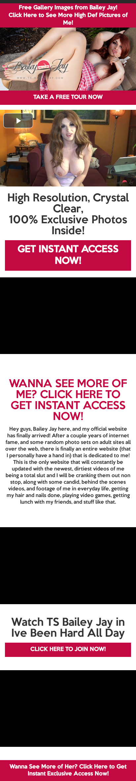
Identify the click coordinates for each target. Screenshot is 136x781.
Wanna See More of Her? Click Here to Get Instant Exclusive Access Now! (68, 770)
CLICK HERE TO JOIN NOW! (68, 649)
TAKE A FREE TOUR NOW (68, 97)
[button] (18, 120)
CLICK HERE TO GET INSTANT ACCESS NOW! (68, 406)
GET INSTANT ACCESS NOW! (68, 255)
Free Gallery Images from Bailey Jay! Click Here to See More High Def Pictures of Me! (68, 15)
